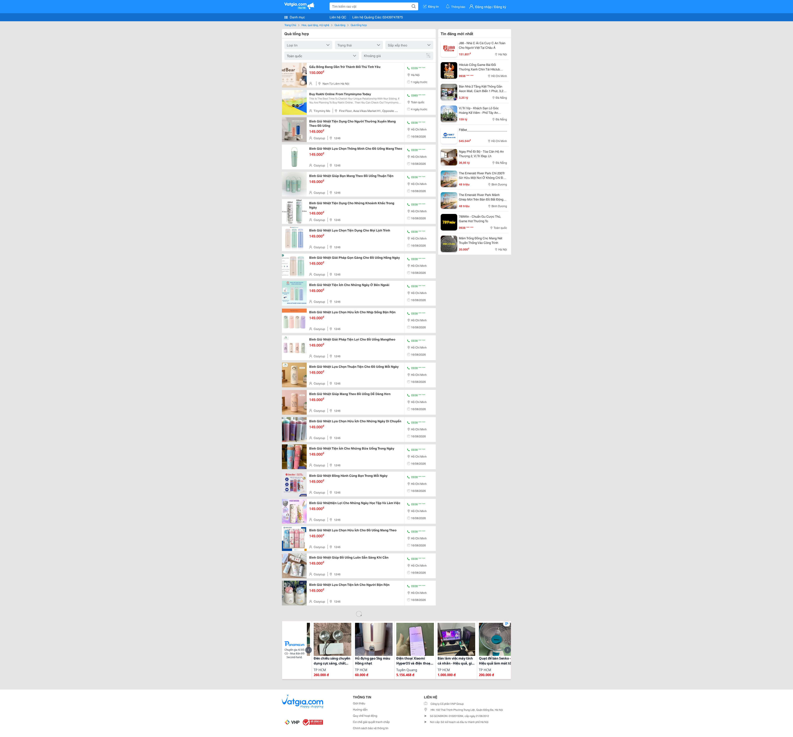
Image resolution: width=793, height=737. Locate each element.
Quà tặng (340, 25)
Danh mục (297, 16)
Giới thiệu (359, 703)
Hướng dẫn (360, 709)
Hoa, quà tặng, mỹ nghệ (315, 25)
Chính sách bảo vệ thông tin (370, 728)
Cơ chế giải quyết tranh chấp (371, 722)
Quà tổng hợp (359, 25)
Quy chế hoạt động (365, 715)
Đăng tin (433, 6)
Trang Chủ (290, 25)
